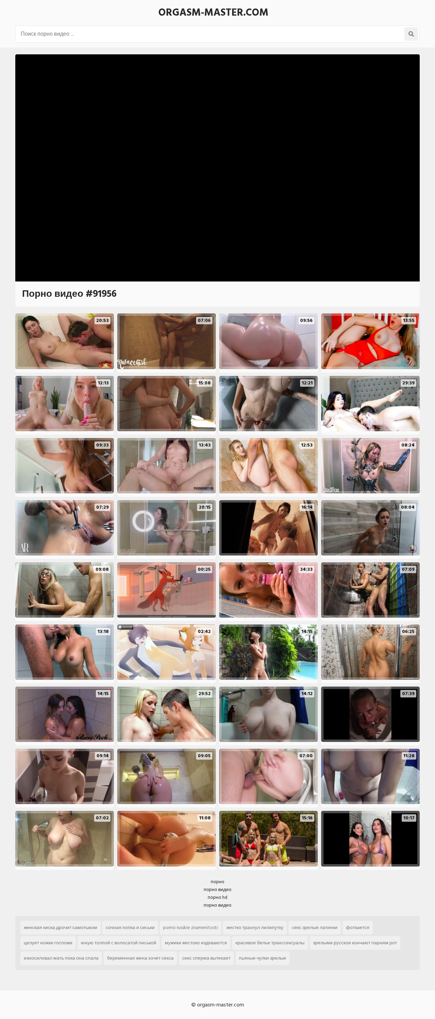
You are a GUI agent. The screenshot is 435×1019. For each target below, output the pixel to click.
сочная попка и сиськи (130, 927)
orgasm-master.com (213, 12)
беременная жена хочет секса (140, 958)
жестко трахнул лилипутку (254, 927)
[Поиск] (411, 34)
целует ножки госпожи (48, 943)
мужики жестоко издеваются (196, 943)
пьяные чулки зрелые (262, 958)
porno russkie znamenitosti (190, 927)
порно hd (217, 897)
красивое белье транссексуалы (270, 943)
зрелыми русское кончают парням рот (355, 943)
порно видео (217, 889)
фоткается (357, 927)
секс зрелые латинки (314, 927)
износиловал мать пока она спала (61, 958)
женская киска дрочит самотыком (60, 927)
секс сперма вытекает (206, 958)
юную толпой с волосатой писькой (118, 943)
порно (217, 882)
